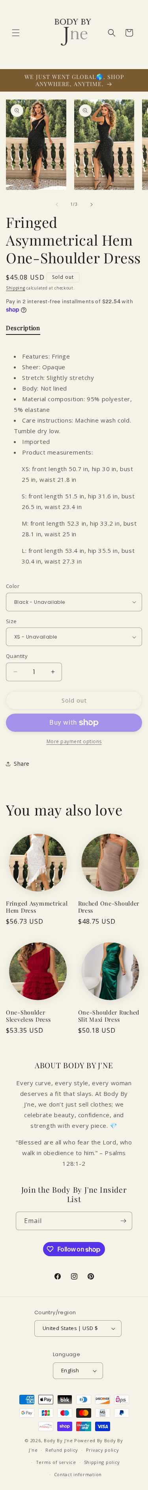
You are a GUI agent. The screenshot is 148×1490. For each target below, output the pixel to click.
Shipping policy (102, 1462)
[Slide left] (57, 204)
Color (12, 586)
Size (11, 621)
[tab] (23, 329)
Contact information (78, 1474)
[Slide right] (91, 204)
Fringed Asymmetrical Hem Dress (36, 907)
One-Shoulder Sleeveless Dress (28, 1016)
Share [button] (22, 763)
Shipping (15, 288)
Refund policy (61, 1450)
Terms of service (56, 1462)
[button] (15, 32)
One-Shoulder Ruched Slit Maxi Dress (109, 1016)
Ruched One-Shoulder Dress (109, 907)
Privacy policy (102, 1450)
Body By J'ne (58, 1440)
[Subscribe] (123, 1221)
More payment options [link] (74, 741)
